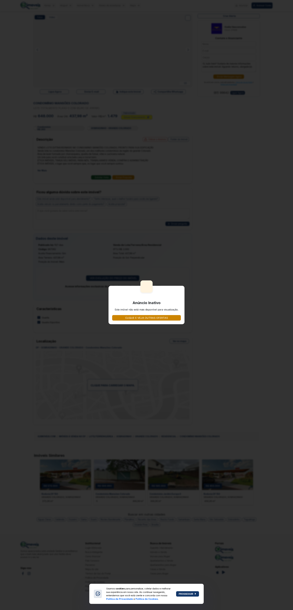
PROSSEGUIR (186, 594)
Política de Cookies (147, 598)
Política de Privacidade (119, 598)
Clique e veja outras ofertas (146, 317)
